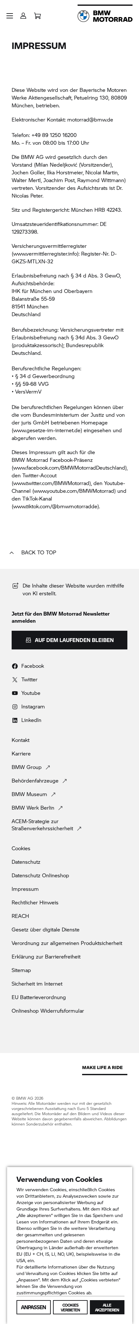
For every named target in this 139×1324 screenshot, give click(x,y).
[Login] (23, 13)
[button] (9, 15)
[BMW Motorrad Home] (105, 16)
